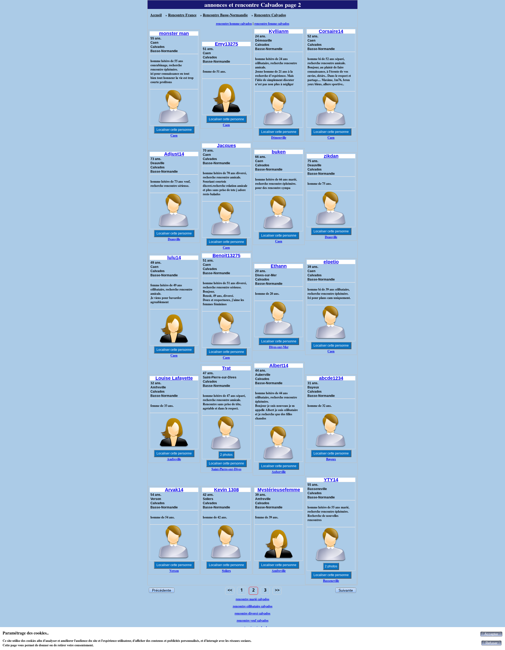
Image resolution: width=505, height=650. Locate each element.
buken (279, 151)
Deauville (174, 239)
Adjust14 (174, 154)
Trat (226, 368)
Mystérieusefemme (278, 489)
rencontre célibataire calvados (252, 606)
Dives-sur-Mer (279, 347)
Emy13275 (226, 44)
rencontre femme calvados (271, 23)
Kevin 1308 (226, 489)
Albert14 (278, 365)
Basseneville (331, 580)
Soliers (226, 570)
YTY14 (331, 479)
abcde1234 (331, 378)
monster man (174, 33)
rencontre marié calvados (252, 599)
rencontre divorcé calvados (252, 613)
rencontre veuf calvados (253, 620)
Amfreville (174, 459)
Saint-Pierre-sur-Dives (226, 469)
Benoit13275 (226, 255)
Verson (174, 570)
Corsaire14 (331, 31)
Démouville (278, 137)
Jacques (226, 145)
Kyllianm (279, 31)
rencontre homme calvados (234, 23)
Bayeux (331, 459)
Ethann (279, 266)
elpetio (331, 261)
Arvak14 (174, 489)
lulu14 (174, 257)
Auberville (279, 471)
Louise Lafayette (174, 378)
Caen (174, 135)
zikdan (331, 156)
